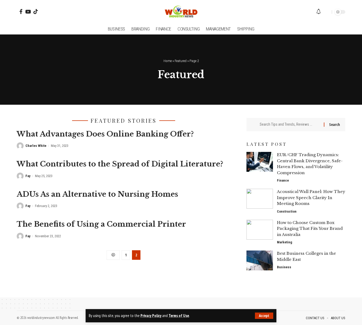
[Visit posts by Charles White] (20, 145)
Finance (283, 180)
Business (284, 267)
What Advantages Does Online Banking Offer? (105, 134)
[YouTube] (28, 11)
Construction (287, 211)
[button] (264, 316)
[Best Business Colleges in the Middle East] (259, 260)
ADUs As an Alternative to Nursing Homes (97, 194)
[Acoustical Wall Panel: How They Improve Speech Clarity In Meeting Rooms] (259, 199)
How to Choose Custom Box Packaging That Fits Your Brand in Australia (310, 228)
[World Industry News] (181, 12)
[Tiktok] (35, 11)
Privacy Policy (150, 315)
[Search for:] (290, 124)
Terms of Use (179, 315)
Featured (181, 61)
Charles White (35, 146)
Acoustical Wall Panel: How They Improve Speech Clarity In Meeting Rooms (311, 197)
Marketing (284, 242)
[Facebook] (21, 11)
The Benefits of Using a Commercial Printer (101, 224)
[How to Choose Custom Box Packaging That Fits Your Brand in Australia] (259, 230)
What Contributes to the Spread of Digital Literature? (120, 164)
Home (168, 61)
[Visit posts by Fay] (20, 176)
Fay (27, 176)
